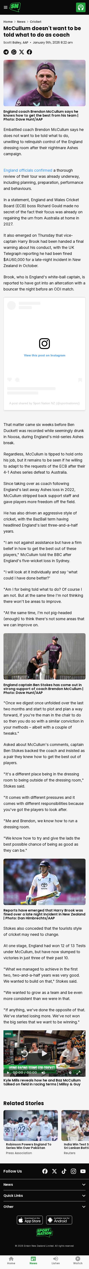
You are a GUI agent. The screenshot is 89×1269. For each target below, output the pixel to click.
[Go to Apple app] (30, 1220)
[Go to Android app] (59, 1220)
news (21, 21)
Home (8, 22)
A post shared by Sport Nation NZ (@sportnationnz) (44, 403)
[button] (24, 1053)
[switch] (43, 1072)
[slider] (44, 1068)
